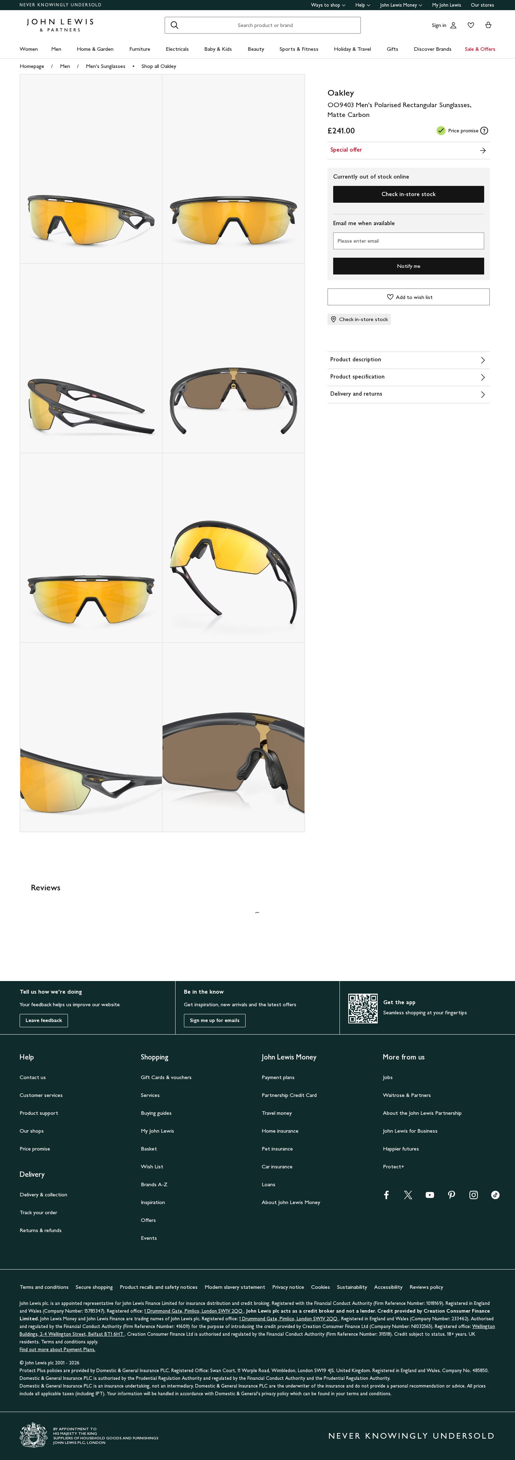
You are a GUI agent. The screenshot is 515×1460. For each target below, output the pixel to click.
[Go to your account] (453, 25)
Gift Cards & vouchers (166, 1077)
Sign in (439, 25)
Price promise (35, 1148)
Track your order (38, 1212)
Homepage (32, 66)
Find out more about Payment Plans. (57, 1350)
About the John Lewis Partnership (422, 1113)
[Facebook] (386, 1197)
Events (149, 1238)
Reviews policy (426, 1287)
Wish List (152, 1166)
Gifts (392, 49)
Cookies (320, 1287)
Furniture (139, 49)
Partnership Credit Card (289, 1095)
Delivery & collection (43, 1194)
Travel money (277, 1113)
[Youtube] (430, 1197)
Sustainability (352, 1287)
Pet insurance (277, 1148)
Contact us (33, 1077)
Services (150, 1095)
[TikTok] (495, 1197)
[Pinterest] (451, 1197)
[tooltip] (484, 130)
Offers (148, 1220)
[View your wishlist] (469, 25)
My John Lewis (446, 5)
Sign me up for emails (215, 1020)
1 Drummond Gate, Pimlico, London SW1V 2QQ (194, 1311)
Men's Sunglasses (105, 66)
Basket (149, 1148)
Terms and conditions (44, 1287)
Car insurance (277, 1166)
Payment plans (278, 1077)
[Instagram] (473, 1197)
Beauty (256, 49)
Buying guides (156, 1113)
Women (29, 49)
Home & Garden (95, 49)
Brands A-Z (154, 1184)
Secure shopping (94, 1287)
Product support (39, 1113)
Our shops (32, 1130)
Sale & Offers (480, 49)
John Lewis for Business (410, 1130)
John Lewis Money (398, 5)
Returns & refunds (41, 1230)
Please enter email (358, 240)
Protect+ (393, 1166)
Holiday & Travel (352, 49)
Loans (268, 1184)
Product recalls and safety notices (159, 1287)
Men (56, 49)
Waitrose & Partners (407, 1095)
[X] (408, 1197)
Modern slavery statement (235, 1287)
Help (360, 5)
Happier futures (401, 1148)
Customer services (41, 1095)
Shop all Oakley (159, 66)
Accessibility (388, 1287)
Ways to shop (325, 5)
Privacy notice (288, 1287)
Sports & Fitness (299, 49)
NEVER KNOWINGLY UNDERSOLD (61, 4)
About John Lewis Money (291, 1202)
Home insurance (280, 1130)
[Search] (174, 25)
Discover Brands (433, 49)
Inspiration (153, 1202)
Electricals (177, 49)
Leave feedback (44, 1020)
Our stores (482, 5)
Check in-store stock (408, 194)
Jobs (388, 1077)
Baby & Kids (218, 49)
